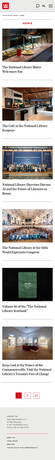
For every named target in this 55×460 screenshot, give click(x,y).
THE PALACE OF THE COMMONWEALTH (22, 448)
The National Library (10, 15)
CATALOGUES (12, 441)
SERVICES (11, 444)
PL (44, 5)
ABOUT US (11, 438)
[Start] (5, 6)
